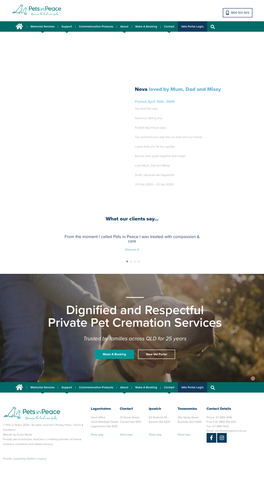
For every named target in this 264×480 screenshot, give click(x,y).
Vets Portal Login (192, 26)
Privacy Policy (63, 425)
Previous (24, 87)
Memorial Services (43, 26)
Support (66, 26)
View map (97, 434)
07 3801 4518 (224, 417)
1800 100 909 (240, 13)
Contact (169, 26)
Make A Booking (146, 26)
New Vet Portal (156, 354)
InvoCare (26, 439)
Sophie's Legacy (36, 458)
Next (107, 87)
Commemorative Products (96, 26)
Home (19, 26)
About (124, 26)
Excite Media (24, 434)
